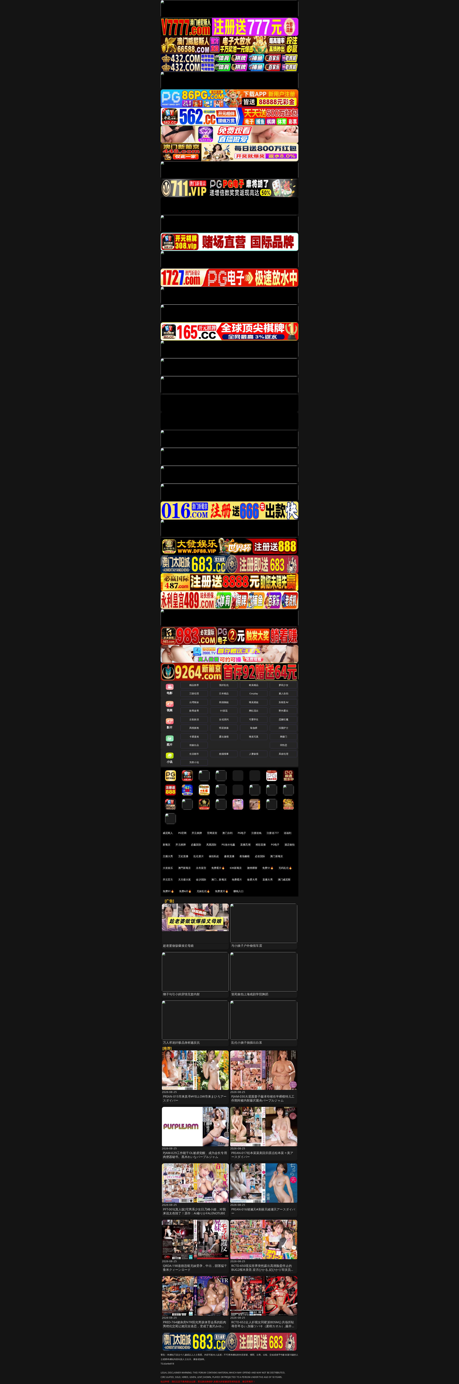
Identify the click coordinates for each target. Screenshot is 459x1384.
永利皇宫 (201, 868)
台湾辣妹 (194, 702)
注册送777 (273, 833)
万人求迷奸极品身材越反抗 (181, 1042)
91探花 (224, 710)
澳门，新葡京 (219, 879)
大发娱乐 (168, 868)
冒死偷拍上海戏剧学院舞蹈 (249, 994)
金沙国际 (201, 879)
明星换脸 (224, 727)
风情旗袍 (194, 727)
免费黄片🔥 (221, 891)
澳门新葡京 (276, 856)
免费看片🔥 (218, 868)
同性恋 (283, 745)
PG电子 (242, 833)
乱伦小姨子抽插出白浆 (246, 1042)
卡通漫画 (194, 736)
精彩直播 (261, 844)
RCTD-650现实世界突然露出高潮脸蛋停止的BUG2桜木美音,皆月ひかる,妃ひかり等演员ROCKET (261, 1270)
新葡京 (166, 844)
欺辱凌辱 (194, 710)
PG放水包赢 (228, 844)
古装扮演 (194, 719)
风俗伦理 (283, 753)
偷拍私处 (214, 856)
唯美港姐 (254, 702)
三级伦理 (194, 693)
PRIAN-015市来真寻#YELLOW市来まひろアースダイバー (195, 1098)
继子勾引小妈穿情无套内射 (181, 994)
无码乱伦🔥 (285, 868)
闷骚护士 (283, 727)
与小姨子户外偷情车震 (246, 946)
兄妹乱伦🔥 (203, 891)
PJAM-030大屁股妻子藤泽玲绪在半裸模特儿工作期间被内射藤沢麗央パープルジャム (262, 1098)
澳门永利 (227, 833)
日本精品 (224, 693)
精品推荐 (194, 685)
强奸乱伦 (224, 685)
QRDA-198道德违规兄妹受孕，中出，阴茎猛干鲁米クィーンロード (195, 1268)
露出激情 (224, 736)
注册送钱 (256, 833)
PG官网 (182, 833)
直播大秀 (267, 879)
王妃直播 (183, 856)
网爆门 (283, 736)
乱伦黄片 (198, 856)
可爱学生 (254, 719)
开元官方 (168, 879)
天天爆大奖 (184, 879)
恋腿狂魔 (283, 719)
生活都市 (194, 753)
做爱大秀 (252, 879)
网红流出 (254, 710)
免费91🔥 (168, 891)
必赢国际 (196, 844)
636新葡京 (236, 868)
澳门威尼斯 (284, 879)
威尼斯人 (168, 833)
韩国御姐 (224, 702)
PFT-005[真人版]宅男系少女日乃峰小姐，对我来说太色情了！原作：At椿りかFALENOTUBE (194, 1211)
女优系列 (224, 719)
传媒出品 (194, 745)
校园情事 (224, 753)
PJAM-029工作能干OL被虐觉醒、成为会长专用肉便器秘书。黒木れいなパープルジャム (195, 1155)
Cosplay (253, 693)
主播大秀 (168, 856)
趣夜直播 (229, 856)
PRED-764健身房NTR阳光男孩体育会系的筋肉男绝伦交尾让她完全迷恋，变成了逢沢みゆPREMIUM (194, 1326)
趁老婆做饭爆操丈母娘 (178, 946)
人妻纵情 (254, 753)
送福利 (287, 833)
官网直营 (212, 833)
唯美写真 (254, 736)
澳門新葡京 (184, 868)
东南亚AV (283, 702)
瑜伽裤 (253, 727)
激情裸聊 (252, 868)
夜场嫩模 (245, 856)
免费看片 (237, 879)
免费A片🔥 (185, 891)
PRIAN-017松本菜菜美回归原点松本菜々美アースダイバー (262, 1155)
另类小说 (194, 762)
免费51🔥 (267, 868)
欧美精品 (254, 685)
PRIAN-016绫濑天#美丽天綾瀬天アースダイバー (263, 1211)
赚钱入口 (238, 891)
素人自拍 (283, 693)
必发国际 (260, 856)
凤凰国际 (211, 844)
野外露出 (283, 710)
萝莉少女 (283, 685)
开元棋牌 (197, 833)
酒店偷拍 (290, 844)
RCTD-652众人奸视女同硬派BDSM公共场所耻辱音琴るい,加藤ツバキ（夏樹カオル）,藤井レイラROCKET (263, 1326)
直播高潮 (245, 844)
